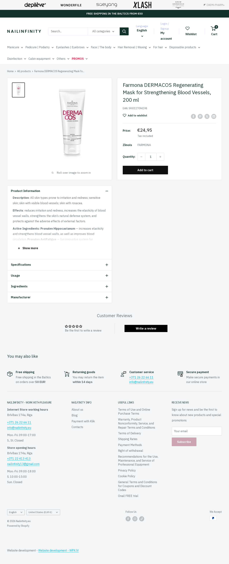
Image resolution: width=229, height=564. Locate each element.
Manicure (13, 47)
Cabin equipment (39, 58)
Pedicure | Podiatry (37, 47)
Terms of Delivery (129, 433)
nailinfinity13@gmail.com (23, 464)
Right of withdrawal (130, 450)
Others (61, 58)
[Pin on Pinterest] (200, 116)
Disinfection (14, 58)
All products (24, 71)
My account (166, 36)
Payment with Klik (83, 421)
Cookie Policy (126, 476)
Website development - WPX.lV (58, 550)
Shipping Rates (127, 439)
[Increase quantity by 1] (160, 157)
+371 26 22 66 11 (141, 377)
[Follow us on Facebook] (128, 518)
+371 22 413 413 (19, 458)
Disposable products (182, 47)
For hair (158, 47)
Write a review (146, 328)
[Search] (124, 31)
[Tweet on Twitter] (206, 116)
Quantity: (129, 156)
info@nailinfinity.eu (141, 382)
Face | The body (101, 47)
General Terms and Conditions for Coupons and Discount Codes (137, 486)
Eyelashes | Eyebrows (70, 47)
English (13, 512)
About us (77, 409)
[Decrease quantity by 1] (141, 157)
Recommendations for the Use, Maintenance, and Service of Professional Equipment (138, 460)
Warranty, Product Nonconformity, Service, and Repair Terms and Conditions (136, 423)
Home (10, 71)
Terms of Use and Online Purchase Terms (134, 411)
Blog (75, 415)
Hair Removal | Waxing (132, 47)
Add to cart (145, 170)
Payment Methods (130, 445)
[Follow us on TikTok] (141, 518)
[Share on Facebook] (193, 116)
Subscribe (184, 442)
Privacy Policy (127, 470)
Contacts (77, 427)
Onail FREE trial (128, 496)
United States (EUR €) (40, 512)
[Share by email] (213, 116)
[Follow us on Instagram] (134, 518)
